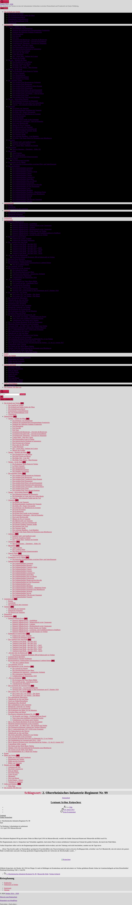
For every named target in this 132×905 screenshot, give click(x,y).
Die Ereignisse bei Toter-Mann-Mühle (24, 281)
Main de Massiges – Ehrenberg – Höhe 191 (26, 149)
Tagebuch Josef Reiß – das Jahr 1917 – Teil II (27, 250)
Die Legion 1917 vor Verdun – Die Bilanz (26, 296)
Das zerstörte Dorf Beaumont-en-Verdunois (26, 82)
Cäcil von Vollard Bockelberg (18, 302)
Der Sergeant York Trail (20, 132)
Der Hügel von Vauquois (20, 108)
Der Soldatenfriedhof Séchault (22, 196)
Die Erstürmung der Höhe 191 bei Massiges (22, 311)
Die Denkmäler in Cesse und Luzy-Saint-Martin (28, 103)
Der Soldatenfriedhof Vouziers (22, 201)
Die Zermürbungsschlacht (16, 17)
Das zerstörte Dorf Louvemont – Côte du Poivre (28, 93)
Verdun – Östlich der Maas (17, 26)
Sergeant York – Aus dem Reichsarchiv (25, 289)
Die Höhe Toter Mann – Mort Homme (24, 67)
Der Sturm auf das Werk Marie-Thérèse (21, 346)
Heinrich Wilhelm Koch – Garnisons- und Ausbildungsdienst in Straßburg (36, 233)
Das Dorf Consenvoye (15, 368)
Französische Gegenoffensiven (18, 19)
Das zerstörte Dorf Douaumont (22, 88)
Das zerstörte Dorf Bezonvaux (22, 84)
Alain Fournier (17, 153)
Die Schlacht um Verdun (12, 12)
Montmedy (11, 376)
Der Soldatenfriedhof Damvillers (23, 179)
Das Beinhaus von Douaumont (22, 28)
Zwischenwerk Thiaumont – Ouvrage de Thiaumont (29, 43)
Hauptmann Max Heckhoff (17, 303)
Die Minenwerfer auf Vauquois (22, 127)
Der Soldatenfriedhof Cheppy (22, 173)
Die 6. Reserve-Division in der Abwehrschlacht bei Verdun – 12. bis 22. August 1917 (36, 342)
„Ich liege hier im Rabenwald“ (18, 255)
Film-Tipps (11, 385)
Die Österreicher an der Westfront (19, 268)
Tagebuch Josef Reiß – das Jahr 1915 (24, 244)
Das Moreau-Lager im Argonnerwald (24, 129)
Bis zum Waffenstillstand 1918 (18, 21)
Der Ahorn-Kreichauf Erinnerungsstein (25, 157)
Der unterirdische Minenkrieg (17, 298)
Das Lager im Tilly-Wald (20, 52)
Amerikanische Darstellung (21, 285)
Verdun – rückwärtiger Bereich (18, 99)
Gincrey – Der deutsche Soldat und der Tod (26, 105)
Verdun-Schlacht (54, 874)
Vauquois (7, 210)
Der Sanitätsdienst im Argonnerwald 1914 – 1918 (24, 341)
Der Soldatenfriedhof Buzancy (22, 170)
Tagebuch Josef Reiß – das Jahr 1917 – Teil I (27, 248)
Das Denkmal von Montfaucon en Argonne (26, 114)
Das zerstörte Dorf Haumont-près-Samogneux (27, 92)
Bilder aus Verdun (10, 355)
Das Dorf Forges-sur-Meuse (21, 64)
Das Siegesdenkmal (18, 75)
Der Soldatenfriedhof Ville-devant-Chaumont (27, 199)
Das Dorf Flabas (13, 372)
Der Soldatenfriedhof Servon (21, 197)
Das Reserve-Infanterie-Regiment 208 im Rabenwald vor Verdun (33, 257)
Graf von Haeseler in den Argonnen (20, 337)
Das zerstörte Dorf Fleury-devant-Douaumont (27, 90)
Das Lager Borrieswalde (20, 123)
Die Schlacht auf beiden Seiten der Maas (21, 15)
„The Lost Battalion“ (15, 279)
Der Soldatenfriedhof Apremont (22, 168)
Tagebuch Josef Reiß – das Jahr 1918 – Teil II (27, 253)
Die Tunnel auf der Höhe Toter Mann (20, 350)
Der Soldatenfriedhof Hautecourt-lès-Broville (27, 184)
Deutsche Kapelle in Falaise (21, 144)
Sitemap (6, 890)
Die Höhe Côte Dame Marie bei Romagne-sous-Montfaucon (32, 138)
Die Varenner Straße (19, 134)
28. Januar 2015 (69, 810)
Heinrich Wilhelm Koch (16, 222)
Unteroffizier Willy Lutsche (17, 344)
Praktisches (7, 883)
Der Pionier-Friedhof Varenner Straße (24, 131)
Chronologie (12, 23)
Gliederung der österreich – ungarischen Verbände (28, 274)
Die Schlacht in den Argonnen (18, 209)
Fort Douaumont (17, 34)
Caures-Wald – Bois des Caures (22, 45)
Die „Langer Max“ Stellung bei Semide (25, 145)
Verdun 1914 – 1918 (12, 893)
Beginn (10, 205)
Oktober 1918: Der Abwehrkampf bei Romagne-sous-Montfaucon (29, 348)
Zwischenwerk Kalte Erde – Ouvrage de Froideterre (29, 41)
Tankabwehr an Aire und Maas (18, 300)
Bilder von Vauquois (15, 363)
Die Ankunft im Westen (20, 270)
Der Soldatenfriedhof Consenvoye (23, 177)
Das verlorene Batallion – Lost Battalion (25, 136)
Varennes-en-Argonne (15, 381)
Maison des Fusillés (18, 58)
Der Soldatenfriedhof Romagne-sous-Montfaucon (28, 194)
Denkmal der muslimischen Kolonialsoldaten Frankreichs (31, 30)
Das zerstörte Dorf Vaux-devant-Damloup (26, 97)
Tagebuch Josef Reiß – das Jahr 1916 (24, 246)
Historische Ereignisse (15, 214)
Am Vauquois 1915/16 (15, 266)
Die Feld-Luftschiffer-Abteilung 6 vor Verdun (23, 335)
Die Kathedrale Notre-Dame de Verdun (25, 71)
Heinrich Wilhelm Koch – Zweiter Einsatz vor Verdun (30, 235)
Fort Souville (16, 36)
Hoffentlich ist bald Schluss (17, 237)
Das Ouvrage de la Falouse (21, 51)
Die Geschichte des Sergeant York (19, 287)
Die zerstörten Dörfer (15, 80)
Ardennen (11, 140)
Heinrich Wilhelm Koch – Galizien (23, 227)
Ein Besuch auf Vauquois (16, 216)
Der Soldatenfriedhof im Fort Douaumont (25, 186)
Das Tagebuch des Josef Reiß (17, 242)
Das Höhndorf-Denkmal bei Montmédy (25, 101)
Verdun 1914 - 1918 (6, 4)
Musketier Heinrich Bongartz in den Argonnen (23, 324)
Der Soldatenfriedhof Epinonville (23, 183)
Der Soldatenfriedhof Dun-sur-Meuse (24, 181)
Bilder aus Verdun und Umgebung (19, 357)
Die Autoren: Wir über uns (12, 387)
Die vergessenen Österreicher (21, 276)
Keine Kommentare (69, 812)
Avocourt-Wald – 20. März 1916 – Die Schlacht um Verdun (27, 326)
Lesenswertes (8, 220)
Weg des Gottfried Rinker (20, 264)
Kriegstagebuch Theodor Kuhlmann (20, 261)
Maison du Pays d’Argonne (21, 125)
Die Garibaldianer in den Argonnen (19, 305)
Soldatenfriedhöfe (14, 166)
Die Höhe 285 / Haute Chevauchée (23, 112)
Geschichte (11, 207)
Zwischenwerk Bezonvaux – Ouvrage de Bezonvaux (29, 39)
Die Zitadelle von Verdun (20, 79)
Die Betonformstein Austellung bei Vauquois (26, 110)
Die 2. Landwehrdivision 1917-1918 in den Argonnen (25, 329)
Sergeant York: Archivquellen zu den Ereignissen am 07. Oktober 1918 (35, 290)
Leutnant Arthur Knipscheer (66, 802)
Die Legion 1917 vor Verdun (17, 292)
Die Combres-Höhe (18, 155)
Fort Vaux (15, 38)
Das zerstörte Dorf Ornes (20, 95)
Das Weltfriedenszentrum (20, 77)
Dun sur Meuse (13, 370)
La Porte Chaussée (18, 73)
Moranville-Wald (42, 874)
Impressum (7, 888)
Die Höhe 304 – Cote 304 (20, 66)
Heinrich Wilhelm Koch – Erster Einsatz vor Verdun (29, 231)
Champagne (12, 147)
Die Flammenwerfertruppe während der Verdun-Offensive (27, 328)
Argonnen (11, 106)
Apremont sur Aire (14, 367)
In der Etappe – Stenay (15, 380)
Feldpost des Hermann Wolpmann (23, 240)
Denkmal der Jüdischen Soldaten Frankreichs (27, 32)
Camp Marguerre (18, 54)
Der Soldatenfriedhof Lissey (21, 188)
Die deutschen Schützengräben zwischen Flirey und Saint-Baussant (34, 164)
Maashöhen (12, 151)
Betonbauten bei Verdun (16, 359)
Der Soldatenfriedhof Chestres (22, 175)
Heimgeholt (8, 218)
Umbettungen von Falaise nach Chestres (25, 320)
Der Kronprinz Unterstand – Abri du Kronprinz (27, 121)
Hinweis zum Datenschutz (8, 897)
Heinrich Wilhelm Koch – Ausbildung (24, 223)
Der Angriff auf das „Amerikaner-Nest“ (25, 283)
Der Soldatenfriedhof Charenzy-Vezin (24, 171)
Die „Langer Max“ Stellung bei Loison (25, 56)
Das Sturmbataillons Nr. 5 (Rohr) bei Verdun (22, 352)
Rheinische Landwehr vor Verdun (19, 307)
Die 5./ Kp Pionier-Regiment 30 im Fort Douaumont (25, 322)
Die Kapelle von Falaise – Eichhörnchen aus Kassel (29, 316)
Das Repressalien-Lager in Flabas (23, 47)
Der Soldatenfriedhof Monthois (22, 190)
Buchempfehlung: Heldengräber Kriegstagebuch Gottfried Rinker (29, 263)
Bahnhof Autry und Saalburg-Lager (24, 142)
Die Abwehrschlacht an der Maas (23, 272)
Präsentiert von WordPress (8, 900)
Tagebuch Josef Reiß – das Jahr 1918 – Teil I (27, 251)
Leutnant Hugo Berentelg (16, 259)
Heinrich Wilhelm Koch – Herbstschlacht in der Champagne (32, 229)
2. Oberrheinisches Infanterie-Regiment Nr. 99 (21, 874)
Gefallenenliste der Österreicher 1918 (24, 277)
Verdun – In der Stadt (15, 69)
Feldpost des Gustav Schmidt (21, 238)
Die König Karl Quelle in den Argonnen (25, 119)
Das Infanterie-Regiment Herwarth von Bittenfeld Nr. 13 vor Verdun (30, 339)
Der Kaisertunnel (18, 118)
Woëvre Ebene (13, 158)
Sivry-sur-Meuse (13, 378)
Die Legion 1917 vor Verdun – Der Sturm (26, 294)
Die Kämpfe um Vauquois (16, 212)
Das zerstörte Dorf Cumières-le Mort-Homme (27, 86)
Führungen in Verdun (11, 884)
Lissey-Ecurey (13, 374)
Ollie (70, 807)
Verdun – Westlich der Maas (17, 60)
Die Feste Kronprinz (19, 116)
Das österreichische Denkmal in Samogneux (26, 49)
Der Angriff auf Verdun (16, 13)
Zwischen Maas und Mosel (17, 313)
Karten (6, 354)
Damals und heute (10, 365)
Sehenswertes (8, 25)
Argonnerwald (9, 203)
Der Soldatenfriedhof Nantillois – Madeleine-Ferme (29, 192)
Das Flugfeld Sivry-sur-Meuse (22, 62)
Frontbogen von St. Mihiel (16, 162)
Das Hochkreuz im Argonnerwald (19, 309)
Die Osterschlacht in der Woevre (18, 331)
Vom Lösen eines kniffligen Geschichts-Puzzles (27, 318)
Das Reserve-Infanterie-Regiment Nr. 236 (21, 315)
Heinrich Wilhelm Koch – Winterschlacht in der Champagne (32, 225)
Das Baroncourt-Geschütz (20, 160)
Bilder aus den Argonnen (16, 361)
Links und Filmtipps (10, 383)
